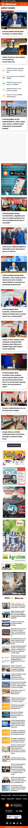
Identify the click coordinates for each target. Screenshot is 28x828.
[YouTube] (14, 823)
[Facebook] (7, 823)
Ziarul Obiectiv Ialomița (8, 1)
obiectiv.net (10, 4)
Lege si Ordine (9, 256)
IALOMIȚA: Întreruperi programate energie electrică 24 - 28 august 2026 (15, 70)
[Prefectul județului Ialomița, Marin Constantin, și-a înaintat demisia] (14, 11)
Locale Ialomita (10, 11)
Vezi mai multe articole (14, 445)
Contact (25, 799)
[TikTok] (17, 823)
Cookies (3, 799)
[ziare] (9, 598)
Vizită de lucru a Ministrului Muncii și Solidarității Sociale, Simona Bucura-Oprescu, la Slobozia (14, 249)
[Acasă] (3, 4)
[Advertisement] (14, 147)
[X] (11, 823)
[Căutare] (22, 4)
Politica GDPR (10, 799)
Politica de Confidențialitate (19, 795)
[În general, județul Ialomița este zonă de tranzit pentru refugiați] (14, 392)
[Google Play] (21, 823)
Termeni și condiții (6, 795)
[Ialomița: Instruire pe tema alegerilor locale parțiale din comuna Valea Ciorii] (14, 39)
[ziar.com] (18, 598)
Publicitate (18, 799)
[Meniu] (25, 4)
